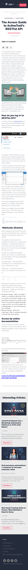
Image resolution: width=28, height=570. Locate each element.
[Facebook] (12, 560)
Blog (7, 12)
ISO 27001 (5, 551)
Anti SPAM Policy (7, 543)
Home (3, 12)
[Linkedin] (8, 560)
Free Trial (23, 5)
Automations (5, 417)
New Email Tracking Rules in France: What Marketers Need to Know (14, 510)
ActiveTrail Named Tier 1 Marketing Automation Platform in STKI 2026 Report (12, 424)
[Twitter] (4, 560)
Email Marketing (14, 35)
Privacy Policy (7, 546)
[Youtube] (15, 560)
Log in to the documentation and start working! (13, 377)
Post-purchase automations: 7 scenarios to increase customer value (14, 468)
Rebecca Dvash (5, 473)
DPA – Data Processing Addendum (13, 554)
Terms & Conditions (8, 549)
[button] (3, 47)
